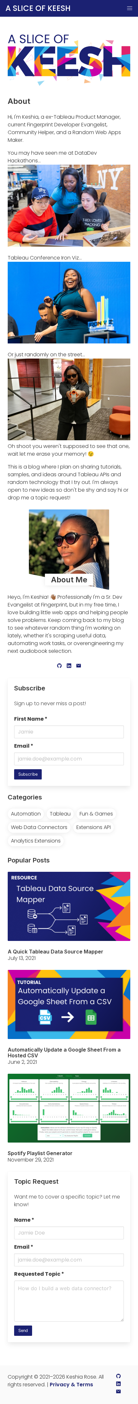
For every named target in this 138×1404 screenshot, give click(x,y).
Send (23, 1330)
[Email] (78, 666)
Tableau (60, 813)
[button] (129, 8)
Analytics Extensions (36, 840)
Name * (24, 1220)
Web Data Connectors (39, 827)
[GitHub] (59, 666)
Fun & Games (96, 813)
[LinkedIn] (69, 666)
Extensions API (93, 827)
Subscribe (28, 774)
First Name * (30, 719)
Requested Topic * (39, 1274)
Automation (26, 813)
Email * (23, 746)
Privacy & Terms (71, 1384)
